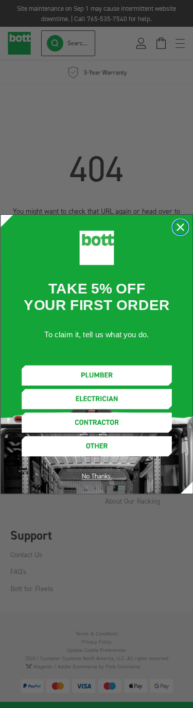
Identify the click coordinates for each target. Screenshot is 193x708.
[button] (97, 375)
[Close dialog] (180, 227)
